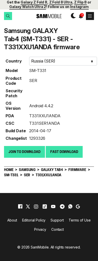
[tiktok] (44, 206)
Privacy (40, 229)
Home (8, 170)
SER (33, 80)
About (12, 220)
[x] (28, 206)
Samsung (27, 170)
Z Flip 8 (80, 2)
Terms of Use (79, 220)
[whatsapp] (70, 206)
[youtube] (53, 206)
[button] (8, 16)
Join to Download (24, 152)
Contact (57, 229)
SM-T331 (37, 70)
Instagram (79, 6)
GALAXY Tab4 (52, 170)
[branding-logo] (49, 16)
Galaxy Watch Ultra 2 (27, 6)
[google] (78, 206)
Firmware (77, 170)
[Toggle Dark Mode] (72, 16)
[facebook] (20, 206)
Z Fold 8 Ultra (60, 2)
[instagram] (35, 206)
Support (57, 220)
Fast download (64, 152)
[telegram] (62, 206)
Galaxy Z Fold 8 (34, 2)
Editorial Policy (34, 220)
